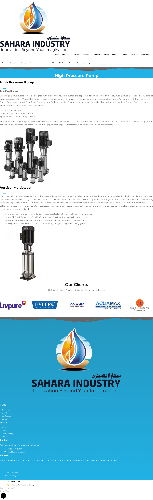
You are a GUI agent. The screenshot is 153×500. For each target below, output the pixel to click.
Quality (76, 54)
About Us (65, 54)
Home (57, 54)
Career (124, 54)
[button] (76, 494)
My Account (145, 54)
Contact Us (134, 54)
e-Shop (106, 54)
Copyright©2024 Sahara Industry (15, 468)
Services (97, 54)
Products (86, 54)
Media (114, 54)
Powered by (5, 482)
